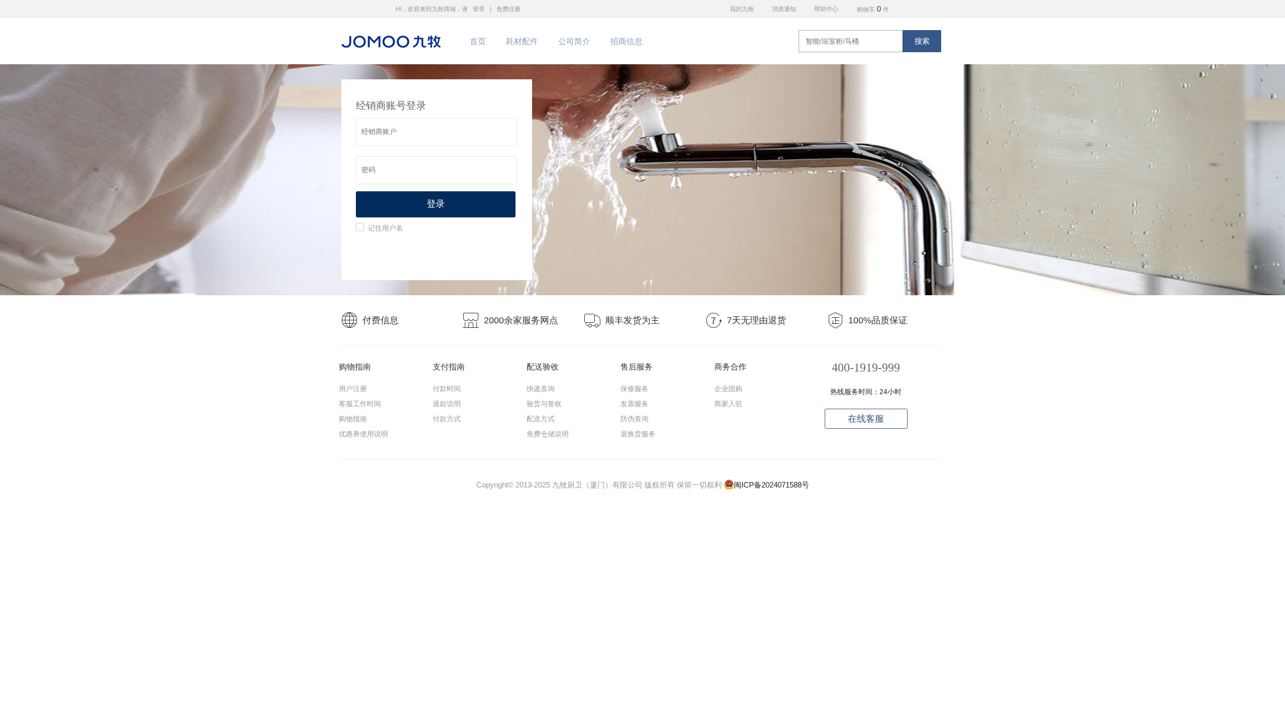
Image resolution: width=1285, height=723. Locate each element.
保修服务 (634, 389)
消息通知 (784, 9)
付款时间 (447, 389)
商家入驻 (728, 404)
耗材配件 (522, 41)
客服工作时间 (360, 404)
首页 (478, 41)
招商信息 (626, 41)
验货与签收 (544, 404)
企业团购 (728, 389)
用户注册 (353, 389)
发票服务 (634, 404)
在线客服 (866, 419)
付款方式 (447, 419)
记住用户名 (385, 228)
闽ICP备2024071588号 (771, 484)
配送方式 (541, 419)
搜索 (922, 41)
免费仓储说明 (548, 434)
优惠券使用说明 (363, 434)
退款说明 (447, 404)
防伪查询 (634, 419)
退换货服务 (638, 434)
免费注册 (508, 9)
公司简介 (574, 41)
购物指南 (353, 419)
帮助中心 (826, 9)
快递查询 (541, 389)
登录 (479, 9)
